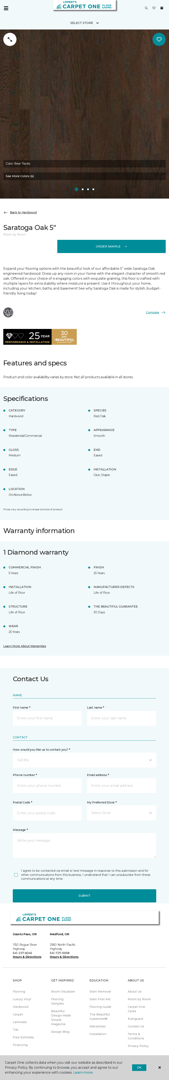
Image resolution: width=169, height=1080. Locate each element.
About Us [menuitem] (135, 991)
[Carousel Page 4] (93, 189)
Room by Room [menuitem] (139, 999)
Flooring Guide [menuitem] (100, 1007)
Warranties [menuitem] (97, 1026)
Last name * (95, 707)
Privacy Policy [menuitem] (138, 1046)
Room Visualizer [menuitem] (63, 991)
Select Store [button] (81, 23)
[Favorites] (154, 8)
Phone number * (25, 775)
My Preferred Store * (101, 802)
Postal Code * (22, 802)
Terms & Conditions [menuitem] (136, 1036)
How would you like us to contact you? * (41, 749)
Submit (84, 895)
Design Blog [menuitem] (60, 1032)
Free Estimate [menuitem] (23, 1037)
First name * (21, 707)
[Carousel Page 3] (88, 189)
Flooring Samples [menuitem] (57, 1001)
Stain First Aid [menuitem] (99, 999)
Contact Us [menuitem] (136, 1026)
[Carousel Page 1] (76, 189)
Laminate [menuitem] (20, 1022)
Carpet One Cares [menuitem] (136, 1009)
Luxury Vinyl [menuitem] (22, 999)
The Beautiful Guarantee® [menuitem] (99, 1017)
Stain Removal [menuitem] (100, 991)
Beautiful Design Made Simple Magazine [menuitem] (61, 1017)
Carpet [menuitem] (18, 1014)
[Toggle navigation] (6, 8)
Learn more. (83, 1072)
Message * (20, 829)
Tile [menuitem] (15, 1030)
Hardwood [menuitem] (20, 1007)
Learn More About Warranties (24, 646)
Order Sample (108, 246)
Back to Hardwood (23, 212)
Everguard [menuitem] (135, 1019)
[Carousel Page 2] (83, 189)
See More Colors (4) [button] (20, 176)
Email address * (98, 775)
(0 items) (161, 8)
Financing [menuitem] (20, 1045)
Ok (139, 1067)
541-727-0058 (59, 953)
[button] (146, 8)
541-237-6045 (22, 953)
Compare (152, 312)
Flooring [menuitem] (19, 991)
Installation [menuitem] (97, 1034)
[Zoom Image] (9, 39)
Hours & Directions (27, 957)
